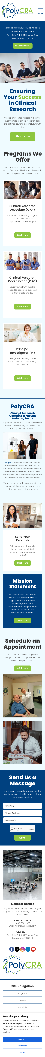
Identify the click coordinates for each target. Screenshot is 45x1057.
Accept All (22, 1039)
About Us (22, 620)
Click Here (22, 235)
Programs (22, 993)
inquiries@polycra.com (29, 27)
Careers (22, 1000)
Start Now (22, 136)
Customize (22, 1046)
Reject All (22, 1052)
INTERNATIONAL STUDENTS (22, 31)
